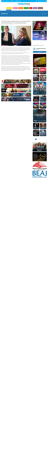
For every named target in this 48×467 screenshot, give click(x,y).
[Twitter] (42, 1)
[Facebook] (44, 1)
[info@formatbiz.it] (46, 1)
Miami (12, 24)
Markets (8, 24)
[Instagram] (38, 1)
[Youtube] (40, 1)
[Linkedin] (36, 1)
